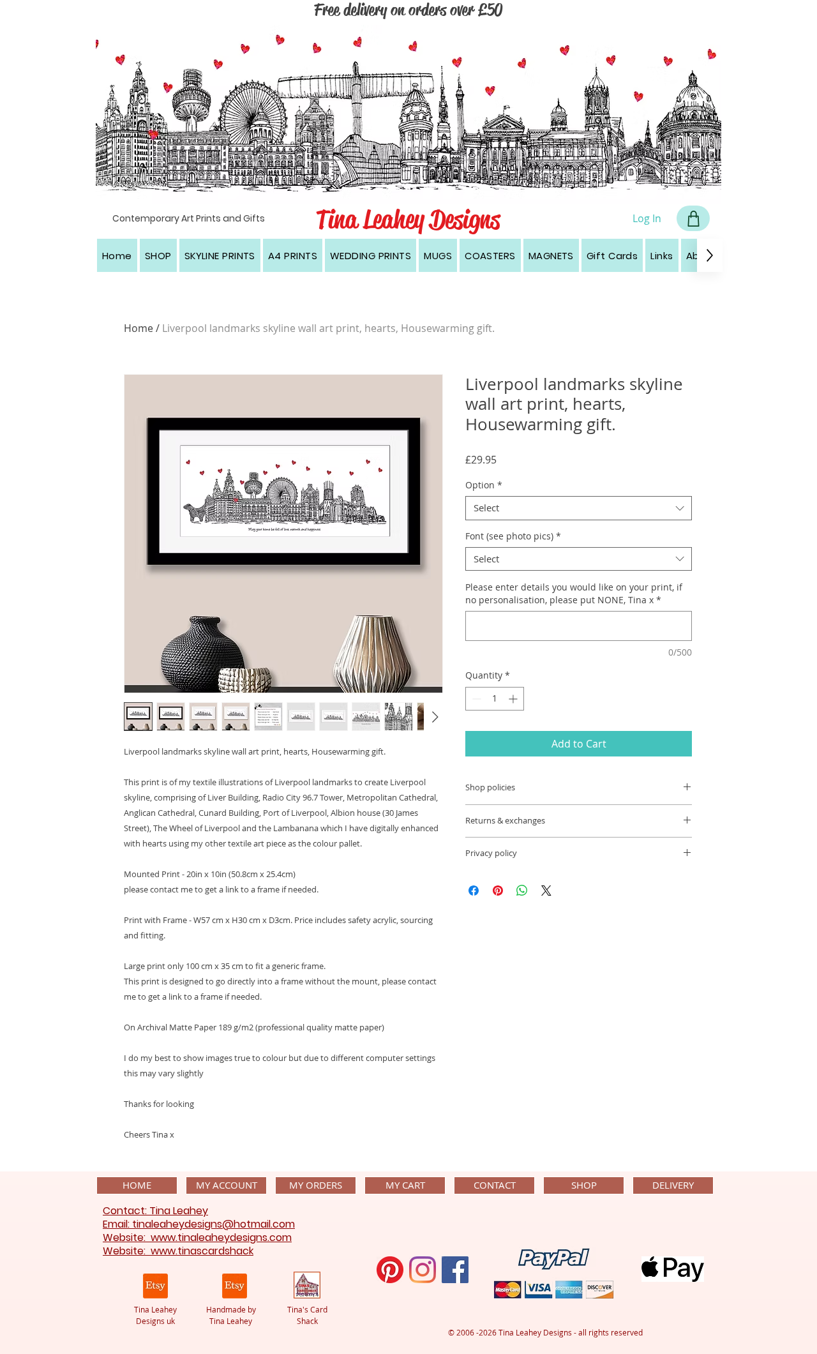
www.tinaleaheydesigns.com (221, 1237)
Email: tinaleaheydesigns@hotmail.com (199, 1224)
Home (138, 328)
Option (483, 485)
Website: (127, 1237)
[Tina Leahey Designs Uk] (155, 1286)
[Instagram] (422, 1269)
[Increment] (514, 699)
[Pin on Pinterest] (498, 890)
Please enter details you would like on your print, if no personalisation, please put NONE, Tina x (573, 593)
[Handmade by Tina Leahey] (234, 1286)
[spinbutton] (494, 699)
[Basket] (693, 218)
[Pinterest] (390, 1269)
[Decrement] (475, 699)
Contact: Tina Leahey (155, 1210)
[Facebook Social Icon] (455, 1269)
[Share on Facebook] (473, 890)
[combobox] (578, 508)
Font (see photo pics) (513, 536)
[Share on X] (546, 890)
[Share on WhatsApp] (522, 890)
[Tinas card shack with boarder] (307, 1285)
